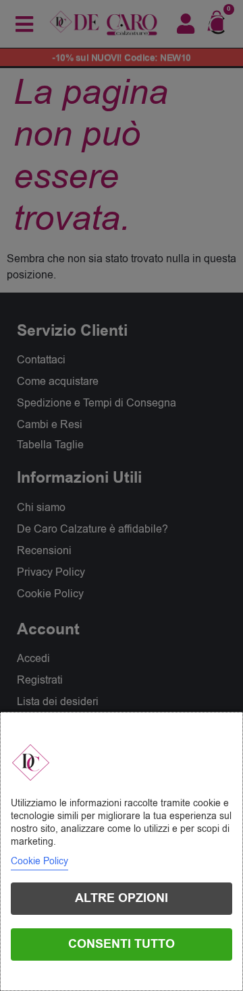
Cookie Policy (39, 861)
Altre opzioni (121, 898)
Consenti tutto (121, 944)
